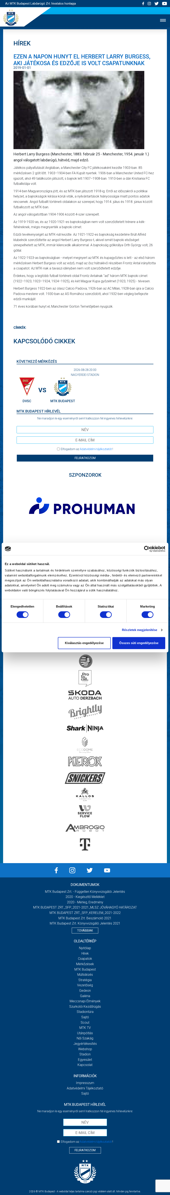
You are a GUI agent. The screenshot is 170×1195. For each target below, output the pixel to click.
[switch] (64, 614)
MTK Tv (85, 1028)
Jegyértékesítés (85, 1044)
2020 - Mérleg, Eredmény (85, 902)
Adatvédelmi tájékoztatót (96, 449)
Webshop (85, 1049)
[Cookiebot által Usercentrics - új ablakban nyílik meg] (147, 549)
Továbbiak (85, 930)
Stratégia (85, 980)
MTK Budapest (85, 969)
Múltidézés (85, 975)
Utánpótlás (85, 1033)
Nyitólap (85, 948)
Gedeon (85, 991)
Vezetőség (85, 985)
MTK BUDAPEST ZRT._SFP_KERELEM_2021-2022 (85, 913)
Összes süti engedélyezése (138, 643)
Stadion (85, 1054)
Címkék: (19, 328)
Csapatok (85, 959)
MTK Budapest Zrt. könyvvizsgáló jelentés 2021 (85, 923)
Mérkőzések (85, 964)
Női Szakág (85, 1038)
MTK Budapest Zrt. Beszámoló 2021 (85, 918)
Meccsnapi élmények (85, 1001)
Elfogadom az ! (87, 449)
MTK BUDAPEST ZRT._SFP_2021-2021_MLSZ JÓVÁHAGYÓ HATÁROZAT (85, 907)
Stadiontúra (85, 1012)
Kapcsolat (85, 1065)
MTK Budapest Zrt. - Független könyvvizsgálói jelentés (85, 892)
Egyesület (85, 1060)
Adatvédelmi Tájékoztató (85, 1088)
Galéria (85, 996)
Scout (85, 1022)
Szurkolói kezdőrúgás (85, 1007)
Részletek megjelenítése (139, 630)
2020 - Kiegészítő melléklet (85, 897)
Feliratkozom (85, 458)
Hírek (85, 953)
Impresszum (85, 1083)
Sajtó (85, 1017)
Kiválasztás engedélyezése (84, 643)
